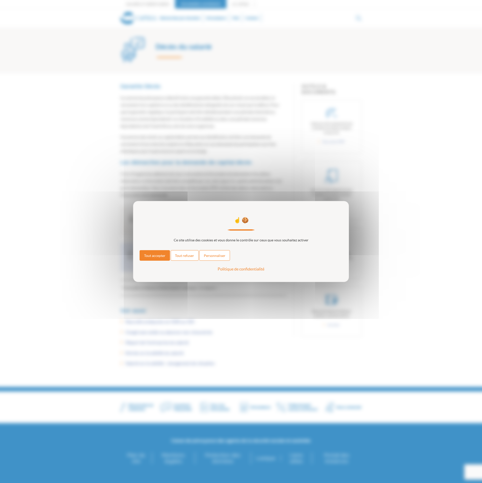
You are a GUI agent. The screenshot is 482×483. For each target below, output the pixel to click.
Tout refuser (184, 256)
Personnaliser (214, 256)
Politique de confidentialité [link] (241, 269)
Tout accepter (154, 256)
